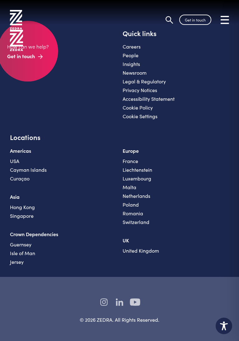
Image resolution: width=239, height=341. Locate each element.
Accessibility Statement (149, 99)
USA (14, 161)
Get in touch (195, 19)
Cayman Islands (28, 169)
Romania (133, 213)
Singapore (22, 216)
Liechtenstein (137, 169)
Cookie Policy (138, 107)
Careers (132, 46)
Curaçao (20, 178)
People (130, 55)
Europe (131, 150)
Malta (129, 187)
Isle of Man (22, 253)
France (130, 161)
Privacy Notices (140, 90)
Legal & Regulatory (144, 81)
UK (126, 240)
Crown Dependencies (34, 234)
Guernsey (20, 244)
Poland (131, 204)
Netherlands (136, 196)
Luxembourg (137, 178)
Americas (20, 150)
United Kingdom (141, 250)
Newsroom (135, 72)
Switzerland (136, 222)
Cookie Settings (140, 116)
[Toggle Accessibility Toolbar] (224, 326)
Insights (131, 64)
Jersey (17, 262)
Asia (15, 196)
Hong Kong (22, 207)
